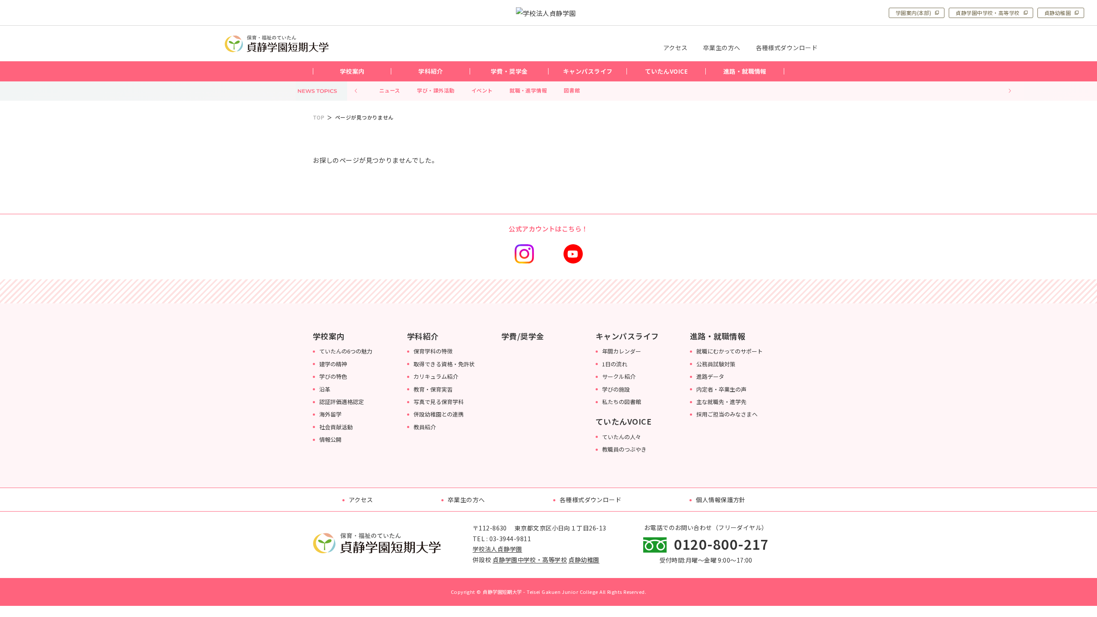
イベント (482, 90)
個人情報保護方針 (721, 499)
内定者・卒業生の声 (721, 389)
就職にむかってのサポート (729, 351)
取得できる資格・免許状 (444, 364)
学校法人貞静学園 (497, 549)
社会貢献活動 (336, 427)
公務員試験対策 (715, 364)
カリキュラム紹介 (436, 376)
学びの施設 (616, 389)
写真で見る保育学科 (439, 402)
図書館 (572, 90)
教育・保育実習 (433, 389)
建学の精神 (333, 364)
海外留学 (330, 414)
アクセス (361, 499)
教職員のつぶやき (624, 449)
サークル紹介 (618, 376)
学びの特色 (333, 376)
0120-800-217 (721, 544)
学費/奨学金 (522, 335)
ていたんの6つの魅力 (345, 351)
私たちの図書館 (621, 402)
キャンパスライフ (627, 335)
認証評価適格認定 (341, 402)
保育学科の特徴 (433, 351)
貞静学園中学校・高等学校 (987, 12)
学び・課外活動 (435, 90)
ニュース (389, 90)
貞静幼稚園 (1057, 12)
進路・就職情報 (717, 335)
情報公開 (330, 439)
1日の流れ (614, 364)
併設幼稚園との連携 (439, 414)
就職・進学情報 (528, 90)
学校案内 (329, 335)
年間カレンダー (621, 351)
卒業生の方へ (466, 499)
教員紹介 (425, 427)
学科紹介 (423, 335)
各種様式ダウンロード (591, 499)
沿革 (324, 389)
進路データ (710, 376)
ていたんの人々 (621, 437)
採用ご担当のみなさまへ (727, 414)
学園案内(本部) (914, 12)
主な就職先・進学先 (721, 402)
